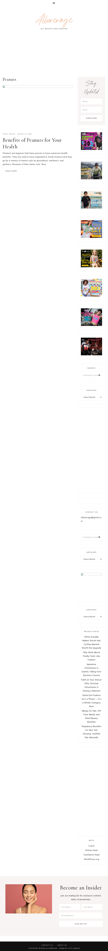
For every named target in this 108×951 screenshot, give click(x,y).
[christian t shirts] (91, 208)
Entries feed (91, 850)
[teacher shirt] (91, 296)
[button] (54, 3)
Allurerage (54, 21)
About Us (62, 945)
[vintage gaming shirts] (91, 354)
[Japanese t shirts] (91, 237)
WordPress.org (91, 859)
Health (12, 134)
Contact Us (47, 945)
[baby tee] (91, 325)
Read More (11, 171)
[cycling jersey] (91, 178)
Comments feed (91, 854)
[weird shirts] (91, 149)
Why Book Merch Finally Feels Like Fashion (91, 656)
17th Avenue (74, 948)
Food (5, 134)
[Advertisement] (54, 54)
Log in (91, 845)
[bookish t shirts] (91, 266)
